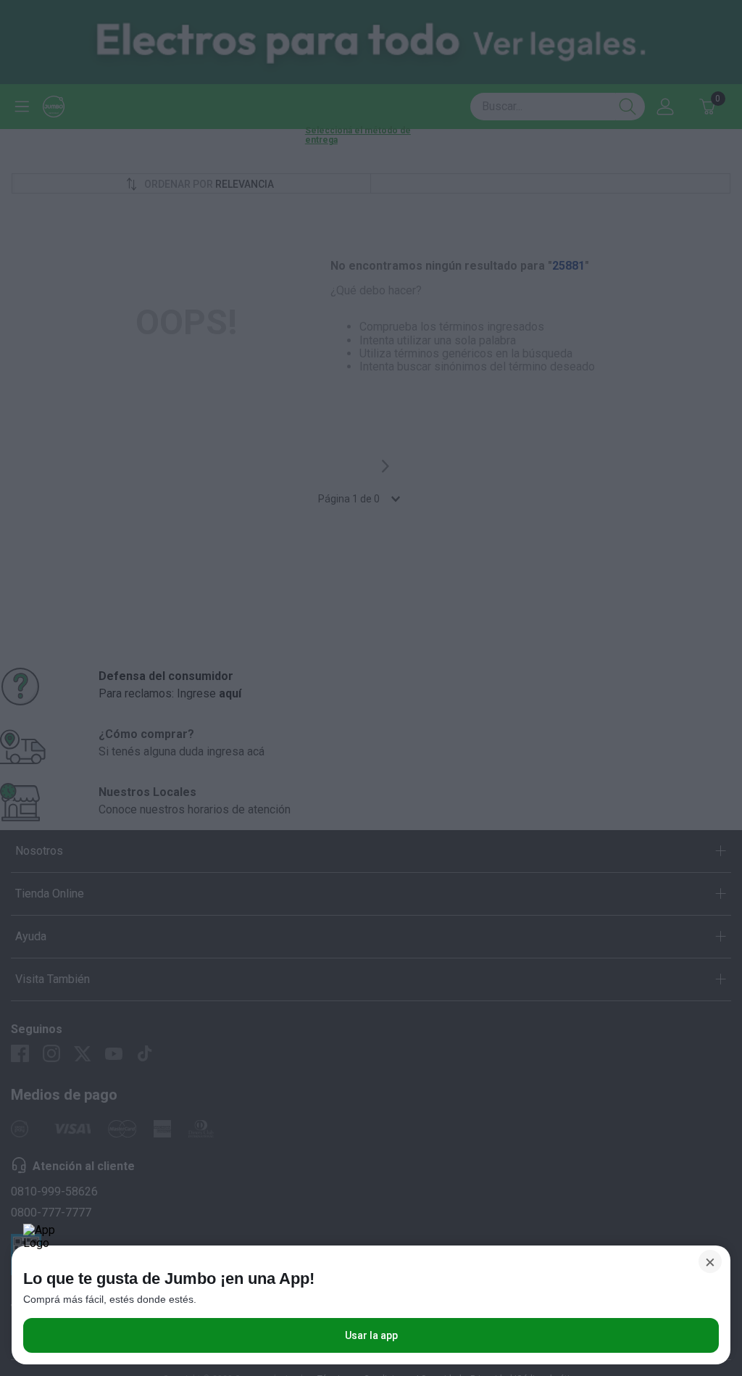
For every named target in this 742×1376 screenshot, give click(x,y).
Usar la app (371, 1335)
